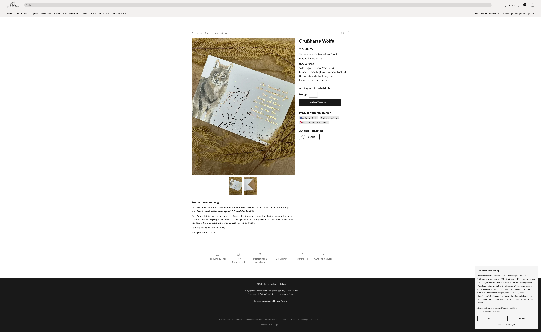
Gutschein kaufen (323, 258)
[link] (506, 323)
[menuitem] (343, 33)
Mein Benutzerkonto (238, 260)
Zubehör (84, 13)
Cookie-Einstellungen (300, 319)
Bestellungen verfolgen (260, 260)
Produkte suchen (217, 258)
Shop (207, 33)
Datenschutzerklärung (253, 319)
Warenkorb (302, 258)
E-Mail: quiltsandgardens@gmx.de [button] (518, 13)
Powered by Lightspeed (270, 324)
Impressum (284, 319)
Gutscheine (104, 13)
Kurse (93, 13)
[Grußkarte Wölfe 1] (250, 186)
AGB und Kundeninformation (230, 319)
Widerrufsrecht (271, 319)
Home (9, 13)
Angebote (34, 13)
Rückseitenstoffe (70, 13)
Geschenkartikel (119, 13)
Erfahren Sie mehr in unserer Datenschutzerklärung (497, 308)
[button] (13, 4)
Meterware (46, 13)
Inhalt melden (316, 319)
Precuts (57, 13)
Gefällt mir (281, 258)
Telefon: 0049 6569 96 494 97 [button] (487, 13)
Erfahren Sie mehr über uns (488, 311)
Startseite (197, 33)
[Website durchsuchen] (488, 5)
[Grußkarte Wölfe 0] (236, 186)
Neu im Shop (21, 13)
